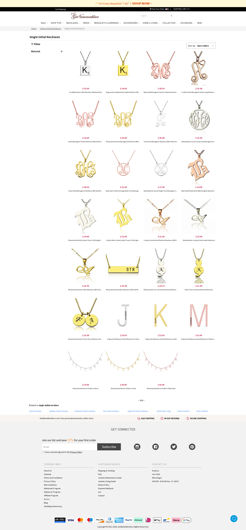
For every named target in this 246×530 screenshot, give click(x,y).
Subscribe (109, 447)
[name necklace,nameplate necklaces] (85, 15)
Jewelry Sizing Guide (107, 481)
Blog (46, 502)
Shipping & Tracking (106, 470)
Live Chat (156, 474)
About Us (48, 470)
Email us (155, 470)
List (99, 492)
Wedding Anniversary (53, 506)
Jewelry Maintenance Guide (110, 477)
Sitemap (47, 474)
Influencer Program (52, 492)
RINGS (86, 22)
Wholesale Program (52, 488)
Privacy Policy (76, 452)
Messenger (157, 477)
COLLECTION (170, 22)
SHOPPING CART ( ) (181, 9)
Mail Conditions (50, 485)
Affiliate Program (51, 495)
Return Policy (103, 485)
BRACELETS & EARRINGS (107, 22)
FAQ (100, 474)
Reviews (47, 499)
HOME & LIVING (151, 22)
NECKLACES (72, 22)
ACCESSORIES (131, 22)
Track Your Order (157, 9)
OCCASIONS (186, 22)
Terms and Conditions (53, 477)
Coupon (101, 495)
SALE (44, 22)
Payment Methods (105, 488)
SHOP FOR (56, 22)
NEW (199, 22)
